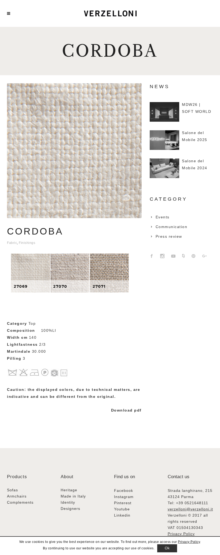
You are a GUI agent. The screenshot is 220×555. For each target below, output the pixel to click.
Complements (20, 502)
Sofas (12, 490)
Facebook (123, 490)
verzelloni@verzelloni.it (190, 509)
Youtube (122, 509)
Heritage (69, 490)
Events (163, 217)
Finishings (27, 243)
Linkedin (122, 515)
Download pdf (126, 410)
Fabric (12, 243)
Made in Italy (73, 496)
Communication (172, 227)
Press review (169, 236)
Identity (68, 502)
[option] (30, 273)
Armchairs (17, 496)
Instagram (124, 497)
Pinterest (122, 503)
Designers (70, 508)
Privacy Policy (181, 534)
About (67, 476)
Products (17, 476)
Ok (167, 548)
